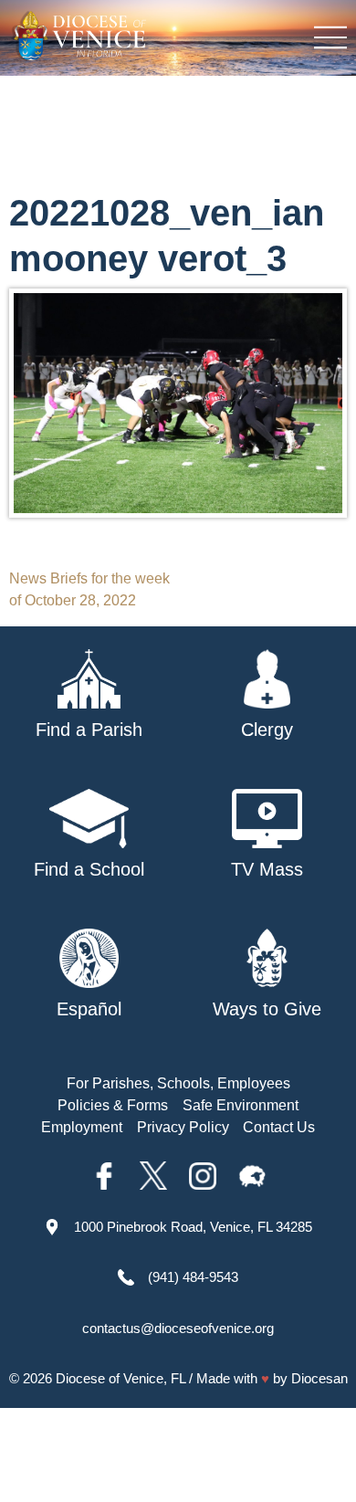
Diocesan (319, 1378)
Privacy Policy (183, 1127)
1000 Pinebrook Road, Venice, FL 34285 (193, 1226)
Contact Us (279, 1127)
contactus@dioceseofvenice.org (178, 1328)
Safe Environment (240, 1105)
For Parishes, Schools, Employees (178, 1083)
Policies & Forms (113, 1105)
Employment (81, 1127)
